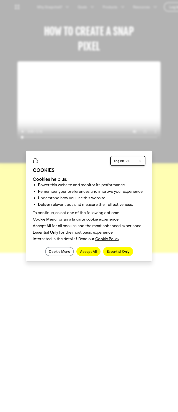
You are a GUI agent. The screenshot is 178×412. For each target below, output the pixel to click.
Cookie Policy (107, 238)
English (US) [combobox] (122, 161)
